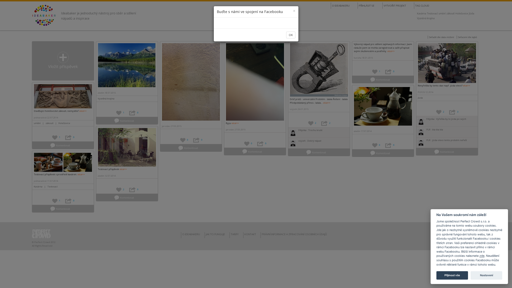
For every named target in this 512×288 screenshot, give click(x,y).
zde (481, 255)
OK (291, 35)
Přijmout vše (452, 275)
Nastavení (486, 275)
